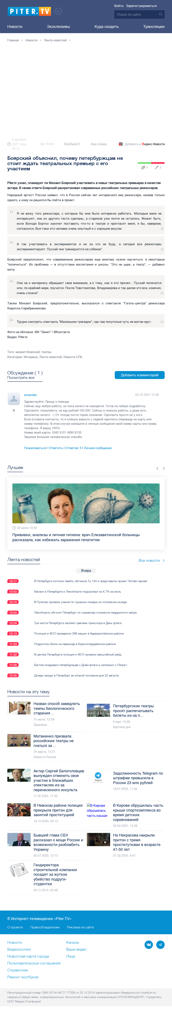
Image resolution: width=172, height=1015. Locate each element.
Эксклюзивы (58, 26)
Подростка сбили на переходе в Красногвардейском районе (75, 644)
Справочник (17, 970)
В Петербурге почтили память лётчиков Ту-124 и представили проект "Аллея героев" (90, 581)
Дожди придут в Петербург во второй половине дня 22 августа (76, 675)
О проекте (15, 927)
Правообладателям (45, 927)
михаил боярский (28, 352)
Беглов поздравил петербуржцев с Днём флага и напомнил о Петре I (80, 665)
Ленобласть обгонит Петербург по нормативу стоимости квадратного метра (85, 612)
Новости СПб (73, 357)
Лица (70, 956)
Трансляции (154, 26)
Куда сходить (107, 26)
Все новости (149, 560)
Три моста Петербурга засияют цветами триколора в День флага (77, 623)
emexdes (30, 395)
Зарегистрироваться (141, 6)
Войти (119, 6)
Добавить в (145, 144)
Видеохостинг (19, 949)
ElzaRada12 (72, 144)
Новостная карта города (28, 956)
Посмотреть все (20, 377)
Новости (14, 26)
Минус (18, 410)
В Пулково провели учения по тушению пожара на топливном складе (80, 602)
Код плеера (99, 144)
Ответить (55, 448)
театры (46, 352)
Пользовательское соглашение (33, 963)
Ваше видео (76, 949)
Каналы (72, 943)
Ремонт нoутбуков (22, 977)
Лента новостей (50, 357)
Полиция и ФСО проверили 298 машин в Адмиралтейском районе (79, 633)
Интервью (31, 357)
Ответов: (73, 448)
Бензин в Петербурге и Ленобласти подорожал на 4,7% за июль (77, 591)
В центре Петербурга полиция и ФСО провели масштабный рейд (77, 654)
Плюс (10, 410)
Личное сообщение (98, 448)
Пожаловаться (35, 448)
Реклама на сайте (80, 927)
